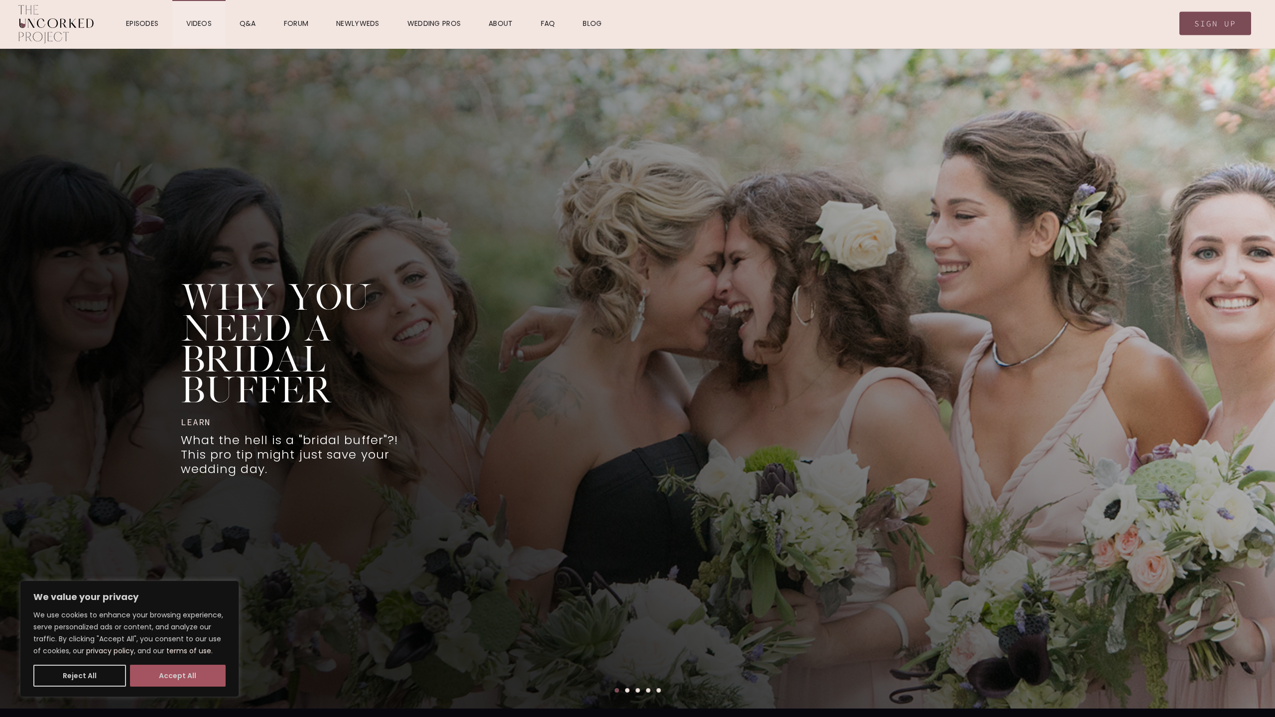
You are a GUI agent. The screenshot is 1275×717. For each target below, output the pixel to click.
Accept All (177, 676)
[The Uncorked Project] (56, 24)
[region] (129, 639)
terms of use (188, 651)
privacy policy (110, 651)
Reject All (80, 676)
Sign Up (1215, 23)
